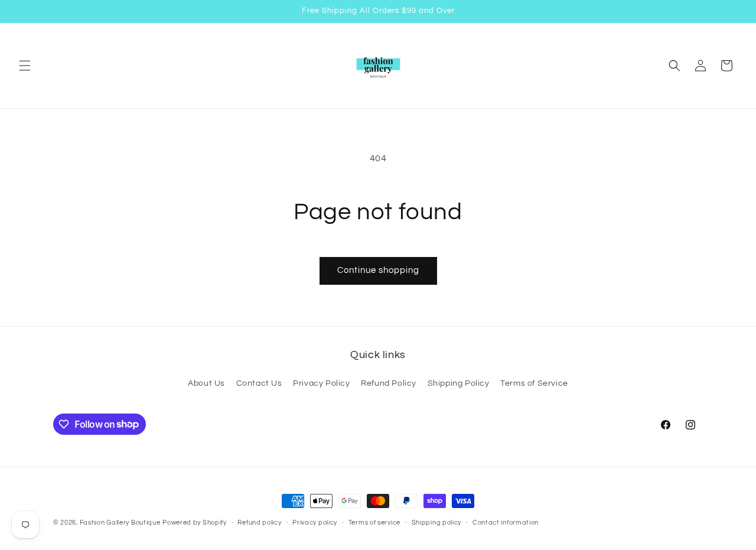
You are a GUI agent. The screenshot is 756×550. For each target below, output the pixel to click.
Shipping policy (437, 522)
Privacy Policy (321, 383)
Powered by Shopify (194, 522)
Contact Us (259, 383)
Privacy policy (314, 522)
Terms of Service (534, 383)
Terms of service (374, 522)
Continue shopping (378, 270)
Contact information (505, 522)
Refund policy (259, 522)
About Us (206, 383)
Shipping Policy (459, 383)
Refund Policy (388, 383)
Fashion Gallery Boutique (120, 522)
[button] (25, 66)
